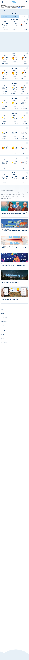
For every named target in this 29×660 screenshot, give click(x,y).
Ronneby (3, 330)
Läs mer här (19, 7)
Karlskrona (4, 317)
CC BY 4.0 (25, 193)
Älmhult (3, 338)
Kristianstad (4, 321)
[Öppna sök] (23, 2)
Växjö (2, 309)
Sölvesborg (4, 343)
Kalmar (3, 313)
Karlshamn (3, 326)
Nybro (2, 334)
